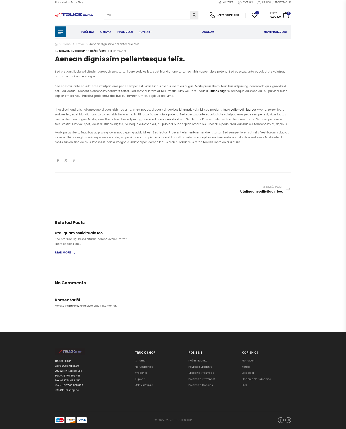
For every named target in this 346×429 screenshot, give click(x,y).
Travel (80, 44)
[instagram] (288, 420)
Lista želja (248, 373)
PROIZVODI (125, 32)
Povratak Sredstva (200, 367)
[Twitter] (65, 160)
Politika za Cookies (200, 385)
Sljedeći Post (261, 189)
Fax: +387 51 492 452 (67, 380)
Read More (63, 252)
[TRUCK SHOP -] (74, 15)
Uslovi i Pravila (144, 385)
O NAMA (105, 32)
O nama (140, 360)
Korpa (246, 367)
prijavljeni (75, 306)
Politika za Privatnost (201, 379)
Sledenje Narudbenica (256, 379)
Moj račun (248, 360)
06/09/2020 (98, 51)
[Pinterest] (74, 160)
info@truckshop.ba (67, 390)
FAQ (244, 385)
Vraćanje (141, 373)
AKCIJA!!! (208, 32)
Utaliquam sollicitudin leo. (79, 232)
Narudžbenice (144, 367)
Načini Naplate (197, 360)
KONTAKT (228, 2)
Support (140, 379)
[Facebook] (58, 160)
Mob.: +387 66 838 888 (69, 385)
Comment (118, 51)
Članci (66, 44)
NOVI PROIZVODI (275, 32)
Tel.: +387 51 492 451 (67, 376)
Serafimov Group (72, 51)
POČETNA (87, 32)
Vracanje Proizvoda (201, 373)
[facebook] (281, 420)
